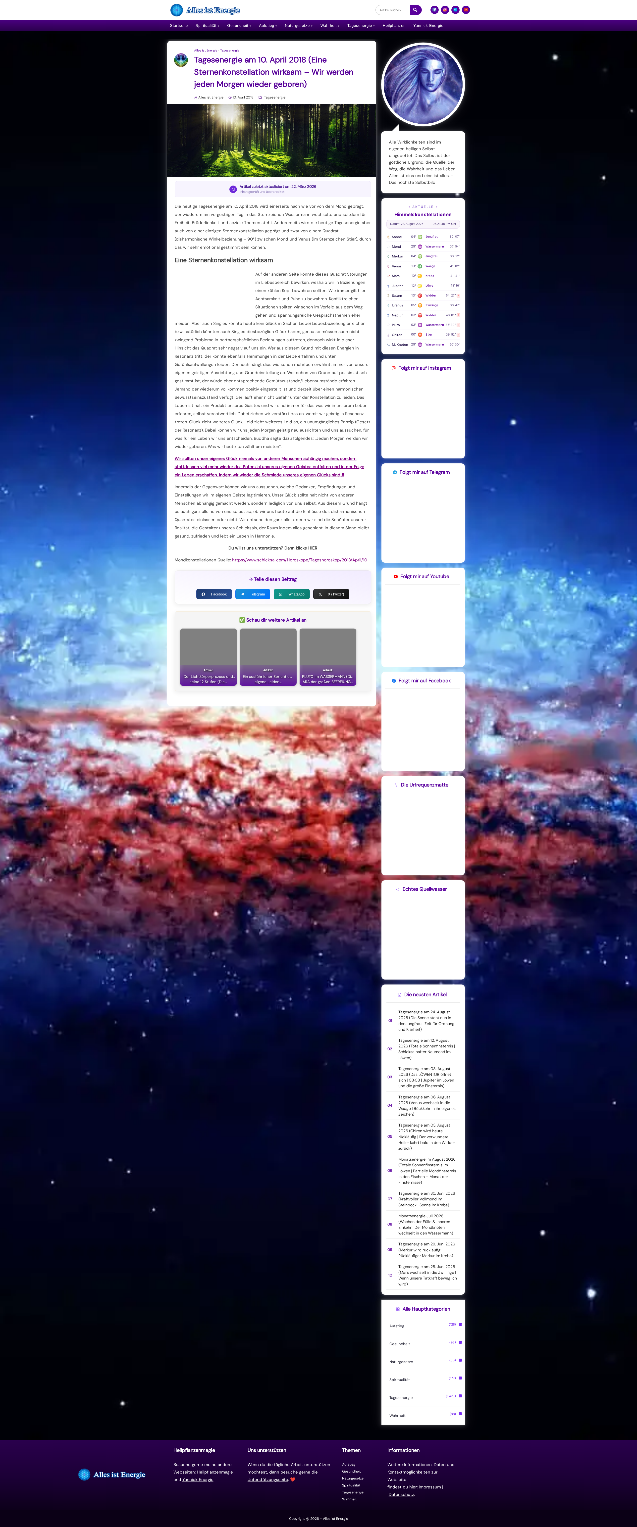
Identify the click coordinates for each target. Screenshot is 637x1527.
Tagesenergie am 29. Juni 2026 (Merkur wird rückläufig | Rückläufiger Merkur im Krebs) (426, 1249)
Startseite (179, 25)
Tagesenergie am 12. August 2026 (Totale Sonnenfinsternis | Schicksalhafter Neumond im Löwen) (426, 1049)
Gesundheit (237, 25)
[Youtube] (466, 12)
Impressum (430, 1487)
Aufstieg (266, 25)
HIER (312, 548)
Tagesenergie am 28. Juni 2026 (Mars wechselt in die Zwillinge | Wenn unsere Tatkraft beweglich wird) (427, 1275)
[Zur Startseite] (112, 1474)
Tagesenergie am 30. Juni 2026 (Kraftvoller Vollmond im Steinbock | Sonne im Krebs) (426, 1199)
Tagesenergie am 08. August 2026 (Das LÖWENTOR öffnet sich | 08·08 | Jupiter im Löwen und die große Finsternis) (426, 1077)
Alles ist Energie (205, 50)
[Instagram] (445, 12)
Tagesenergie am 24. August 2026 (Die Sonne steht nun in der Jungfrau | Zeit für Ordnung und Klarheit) (426, 1020)
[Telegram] (455, 12)
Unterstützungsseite (268, 1479)
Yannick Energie (428, 25)
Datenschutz (401, 1494)
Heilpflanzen (394, 25)
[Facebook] (434, 12)
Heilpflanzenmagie (215, 1472)
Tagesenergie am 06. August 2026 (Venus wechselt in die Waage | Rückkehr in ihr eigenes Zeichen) (427, 1105)
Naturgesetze (297, 25)
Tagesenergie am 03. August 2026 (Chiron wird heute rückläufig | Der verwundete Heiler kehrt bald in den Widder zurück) (426, 1137)
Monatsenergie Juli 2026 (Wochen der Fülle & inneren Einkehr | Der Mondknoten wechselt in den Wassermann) (425, 1224)
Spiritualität (206, 25)
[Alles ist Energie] (205, 10)
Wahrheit (328, 25)
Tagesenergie (359, 25)
